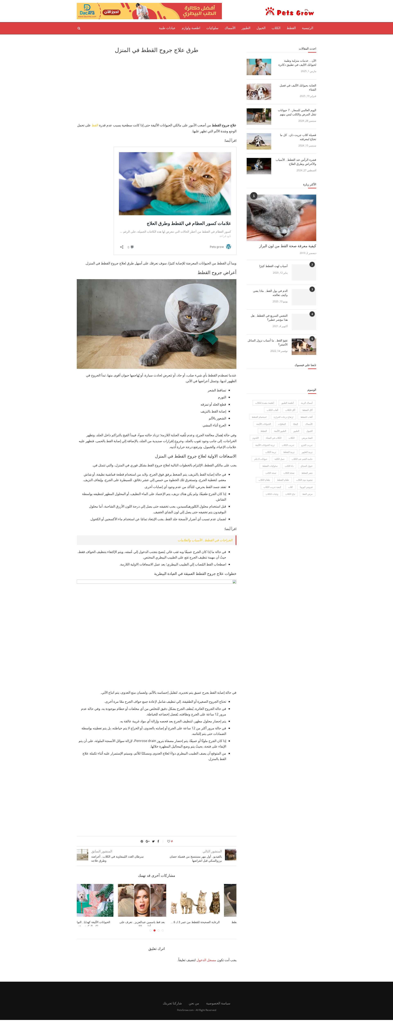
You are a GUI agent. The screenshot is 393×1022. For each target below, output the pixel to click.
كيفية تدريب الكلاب (272, 486)
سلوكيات (212, 28)
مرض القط (307, 493)
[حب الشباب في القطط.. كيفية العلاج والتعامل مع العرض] (103, 900)
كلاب (290, 486)
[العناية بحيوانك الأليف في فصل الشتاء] (259, 92)
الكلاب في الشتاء (273, 437)
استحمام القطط (259, 416)
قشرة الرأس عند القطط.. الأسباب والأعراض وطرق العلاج (296, 161)
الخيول (260, 28)
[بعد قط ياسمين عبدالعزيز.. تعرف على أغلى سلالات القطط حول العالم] (209, 900)
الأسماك (230, 28)
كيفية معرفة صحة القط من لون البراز (287, 246)
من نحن (194, 1005)
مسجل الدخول (206, 962)
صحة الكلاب (288, 472)
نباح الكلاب (290, 493)
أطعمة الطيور (287, 402)
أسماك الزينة (307, 402)
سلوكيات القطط (270, 465)
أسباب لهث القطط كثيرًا (273, 266)
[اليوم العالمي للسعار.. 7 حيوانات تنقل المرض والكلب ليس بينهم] (259, 116)
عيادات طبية (167, 28)
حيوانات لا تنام (260, 458)
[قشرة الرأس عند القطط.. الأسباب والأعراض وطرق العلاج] (259, 166)
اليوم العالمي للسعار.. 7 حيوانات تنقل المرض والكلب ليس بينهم (297, 112)
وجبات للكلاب (272, 493)
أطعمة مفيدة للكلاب (264, 402)
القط (95, 125)
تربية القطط (289, 451)
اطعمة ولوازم (191, 28)
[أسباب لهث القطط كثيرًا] (304, 272)
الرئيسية (307, 28)
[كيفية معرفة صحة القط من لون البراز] (281, 218)
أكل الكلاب (290, 409)
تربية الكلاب (270, 451)
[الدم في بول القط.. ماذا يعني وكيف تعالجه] (304, 297)
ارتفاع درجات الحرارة (283, 416)
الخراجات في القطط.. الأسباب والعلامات (205, 540)
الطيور (246, 28)
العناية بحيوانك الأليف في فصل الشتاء (298, 87)
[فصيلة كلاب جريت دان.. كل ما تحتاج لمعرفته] (259, 141)
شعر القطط (307, 472)
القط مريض (307, 437)
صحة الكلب (270, 472)
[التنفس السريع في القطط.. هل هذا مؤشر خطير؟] (304, 322)
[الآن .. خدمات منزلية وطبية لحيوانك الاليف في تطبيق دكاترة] (259, 67)
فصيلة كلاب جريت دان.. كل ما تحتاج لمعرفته (298, 137)
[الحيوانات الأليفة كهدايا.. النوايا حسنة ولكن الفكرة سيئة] (156, 900)
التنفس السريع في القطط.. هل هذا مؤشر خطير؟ (269, 317)
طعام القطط (283, 479)
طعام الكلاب (264, 479)
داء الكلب (289, 465)
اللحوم (256, 437)
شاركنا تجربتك (172, 1005)
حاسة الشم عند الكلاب (302, 458)
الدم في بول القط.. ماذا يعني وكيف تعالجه (270, 293)
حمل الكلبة (279, 458)
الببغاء (295, 423)
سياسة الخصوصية (218, 1005)
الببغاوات (282, 423)
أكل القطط (307, 409)
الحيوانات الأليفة (263, 423)
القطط (291, 28)
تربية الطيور (307, 451)
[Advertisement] (156, 87)
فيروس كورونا (306, 486)
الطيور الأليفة (280, 430)
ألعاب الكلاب (272, 409)
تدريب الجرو (307, 444)
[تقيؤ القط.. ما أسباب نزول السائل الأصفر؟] (304, 347)
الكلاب (276, 28)
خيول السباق (307, 465)
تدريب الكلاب (288, 444)
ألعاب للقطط (306, 416)
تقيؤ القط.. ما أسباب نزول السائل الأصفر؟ (268, 342)
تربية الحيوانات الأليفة (265, 444)
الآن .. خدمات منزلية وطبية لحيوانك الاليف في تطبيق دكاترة (297, 62)
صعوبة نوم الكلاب (304, 479)
